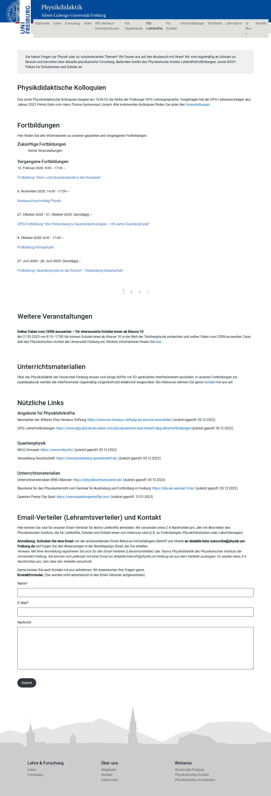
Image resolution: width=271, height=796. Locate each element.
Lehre (57, 23)
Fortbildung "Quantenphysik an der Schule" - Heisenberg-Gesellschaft (69, 270)
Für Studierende (134, 25)
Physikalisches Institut (192, 775)
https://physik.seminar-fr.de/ (173, 488)
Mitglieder (108, 770)
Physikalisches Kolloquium (195, 780)
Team (88, 23)
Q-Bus (248, 25)
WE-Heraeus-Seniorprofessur (107, 25)
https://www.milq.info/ (57, 450)
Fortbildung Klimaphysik (35, 247)
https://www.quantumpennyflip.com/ (83, 497)
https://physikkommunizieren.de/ (97, 480)
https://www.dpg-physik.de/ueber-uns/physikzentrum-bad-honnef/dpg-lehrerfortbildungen (123, 428)
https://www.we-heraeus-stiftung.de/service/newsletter (129, 420)
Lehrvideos (233, 23)
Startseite (42, 23)
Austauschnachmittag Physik (39, 201)
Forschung (72, 23)
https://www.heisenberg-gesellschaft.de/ (87, 458)
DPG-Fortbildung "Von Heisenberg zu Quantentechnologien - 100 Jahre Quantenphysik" (83, 224)
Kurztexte (215, 23)
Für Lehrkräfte (154, 25)
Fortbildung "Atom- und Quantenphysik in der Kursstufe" (59, 177)
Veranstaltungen (192, 23)
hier (158, 342)
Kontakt (261, 23)
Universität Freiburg (189, 770)
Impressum (109, 780)
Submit (27, 683)
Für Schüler (171, 25)
